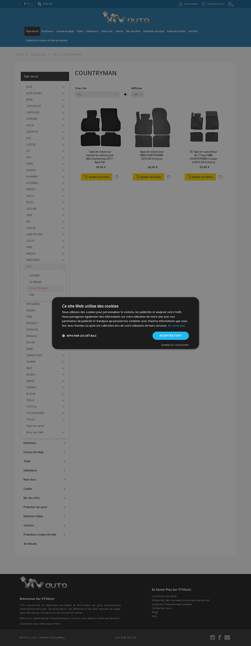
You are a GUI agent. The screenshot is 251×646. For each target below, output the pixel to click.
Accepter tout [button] (170, 335)
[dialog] (125, 323)
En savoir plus (176, 325)
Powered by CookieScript (175, 345)
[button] (79, 335)
